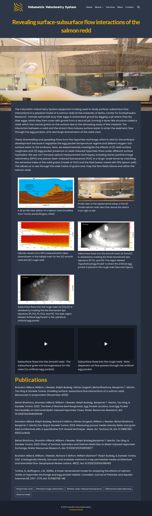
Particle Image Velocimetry (49, 489)
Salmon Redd (23, 494)
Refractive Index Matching (118, 489)
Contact (129, 7)
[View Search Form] (138, 7)
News (120, 7)
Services (110, 7)
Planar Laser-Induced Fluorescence (84, 489)
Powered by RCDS (76, 509)
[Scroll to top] (146, 511)
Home (89, 7)
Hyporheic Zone (24, 489)
